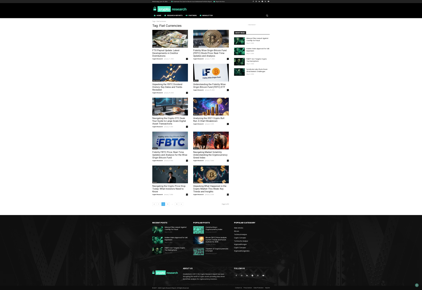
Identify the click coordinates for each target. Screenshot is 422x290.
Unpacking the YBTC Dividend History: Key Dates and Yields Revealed (167, 87)
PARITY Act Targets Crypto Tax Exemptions (256, 60)
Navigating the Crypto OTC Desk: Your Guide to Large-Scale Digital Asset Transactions (169, 121)
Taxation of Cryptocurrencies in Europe (217, 250)
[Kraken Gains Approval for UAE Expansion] (239, 51)
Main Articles (156, 80)
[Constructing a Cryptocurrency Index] (198, 230)
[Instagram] (256, 1)
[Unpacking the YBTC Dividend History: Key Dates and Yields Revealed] (170, 73)
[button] (267, 15)
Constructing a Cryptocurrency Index (214, 228)
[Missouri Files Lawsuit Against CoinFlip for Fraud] (239, 41)
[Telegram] (262, 1)
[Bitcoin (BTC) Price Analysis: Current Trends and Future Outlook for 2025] (198, 240)
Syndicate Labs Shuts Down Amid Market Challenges (256, 70)
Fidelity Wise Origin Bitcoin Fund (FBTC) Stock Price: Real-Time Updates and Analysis (210, 53)
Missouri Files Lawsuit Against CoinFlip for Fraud (257, 39)
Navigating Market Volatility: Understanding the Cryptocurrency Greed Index (210, 155)
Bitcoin (196, 46)
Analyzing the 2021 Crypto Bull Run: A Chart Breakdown (208, 119)
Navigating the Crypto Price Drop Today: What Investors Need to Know (169, 189)
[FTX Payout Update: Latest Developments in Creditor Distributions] (170, 39)
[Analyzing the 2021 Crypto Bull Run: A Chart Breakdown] (211, 106)
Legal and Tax (157, 46)
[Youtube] (268, 1)
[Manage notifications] (417, 285)
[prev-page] (154, 204)
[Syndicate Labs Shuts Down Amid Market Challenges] (239, 72)
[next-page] (181, 204)
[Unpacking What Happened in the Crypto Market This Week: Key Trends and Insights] (211, 174)
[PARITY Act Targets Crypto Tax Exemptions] (239, 61)
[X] (265, 1)
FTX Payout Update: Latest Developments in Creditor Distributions (165, 53)
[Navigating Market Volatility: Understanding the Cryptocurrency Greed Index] (211, 140)
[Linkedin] (259, 1)
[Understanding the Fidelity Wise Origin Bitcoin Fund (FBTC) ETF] (211, 73)
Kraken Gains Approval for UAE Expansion (257, 50)
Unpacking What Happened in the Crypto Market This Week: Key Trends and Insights (209, 189)
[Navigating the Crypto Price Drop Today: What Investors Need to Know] (170, 174)
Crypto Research (157, 59)
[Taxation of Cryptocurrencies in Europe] (198, 251)
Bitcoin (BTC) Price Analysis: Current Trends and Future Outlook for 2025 (216, 239)
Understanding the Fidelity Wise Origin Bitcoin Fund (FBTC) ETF (209, 85)
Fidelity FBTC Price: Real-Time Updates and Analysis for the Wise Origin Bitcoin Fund (169, 155)
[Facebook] (253, 1)
